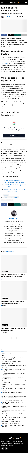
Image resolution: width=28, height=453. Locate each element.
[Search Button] (26, 2)
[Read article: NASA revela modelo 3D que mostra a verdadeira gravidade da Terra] (14, 290)
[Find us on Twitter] (6, 448)
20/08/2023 (20, 17)
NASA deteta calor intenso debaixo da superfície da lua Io (13, 329)
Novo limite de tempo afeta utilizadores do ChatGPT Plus (12, 403)
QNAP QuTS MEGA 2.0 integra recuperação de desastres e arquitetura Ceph (14, 397)
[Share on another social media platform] (24, 35)
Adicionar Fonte (14, 135)
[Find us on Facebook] (2, 448)
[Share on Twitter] (11, 35)
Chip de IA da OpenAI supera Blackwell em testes (12, 393)
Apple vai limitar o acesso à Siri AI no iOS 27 (13, 400)
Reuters (6, 195)
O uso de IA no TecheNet (7, 445)
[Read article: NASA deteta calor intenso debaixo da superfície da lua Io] (14, 317)
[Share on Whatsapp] (17, 35)
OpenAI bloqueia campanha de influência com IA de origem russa (14, 381)
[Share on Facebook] (4, 35)
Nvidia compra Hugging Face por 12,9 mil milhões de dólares (12, 358)
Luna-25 (16, 197)
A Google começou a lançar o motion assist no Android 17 (13, 410)
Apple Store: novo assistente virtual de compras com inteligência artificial (14, 418)
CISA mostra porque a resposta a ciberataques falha (13, 385)
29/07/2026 (4, 305)
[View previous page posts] (12, 338)
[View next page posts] (15, 338)
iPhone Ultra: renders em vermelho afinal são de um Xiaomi (14, 373)
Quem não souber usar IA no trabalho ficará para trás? (13, 414)
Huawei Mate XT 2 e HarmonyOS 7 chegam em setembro (14, 407)
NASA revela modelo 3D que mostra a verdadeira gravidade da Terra (13, 303)
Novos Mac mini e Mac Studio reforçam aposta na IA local (13, 389)
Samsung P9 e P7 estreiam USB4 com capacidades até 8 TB (11, 362)
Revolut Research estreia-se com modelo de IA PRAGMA (14, 426)
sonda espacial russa (7, 199)
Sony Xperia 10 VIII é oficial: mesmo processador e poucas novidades (11, 422)
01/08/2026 (4, 279)
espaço (6, 197)
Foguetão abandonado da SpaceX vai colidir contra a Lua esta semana (13, 276)
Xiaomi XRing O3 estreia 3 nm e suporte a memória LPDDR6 (12, 377)
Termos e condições (5, 441)
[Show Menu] (2, 2)
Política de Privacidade (6, 443)
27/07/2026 (4, 332)
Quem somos (4, 439)
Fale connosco (12, 439)
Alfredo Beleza (10, 17)
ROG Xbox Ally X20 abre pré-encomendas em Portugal (13, 354)
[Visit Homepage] (14, 2)
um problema (4, 63)
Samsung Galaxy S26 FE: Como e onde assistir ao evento (14, 366)
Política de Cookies (17, 443)
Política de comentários (17, 441)
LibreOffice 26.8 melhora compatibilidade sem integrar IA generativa (13, 370)
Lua (11, 197)
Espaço (4, 271)
